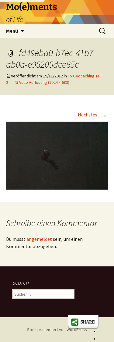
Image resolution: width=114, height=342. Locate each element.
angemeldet (39, 239)
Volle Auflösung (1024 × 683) (44, 82)
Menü (12, 31)
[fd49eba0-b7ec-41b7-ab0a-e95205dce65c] (57, 155)
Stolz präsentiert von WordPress (57, 329)
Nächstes (93, 115)
